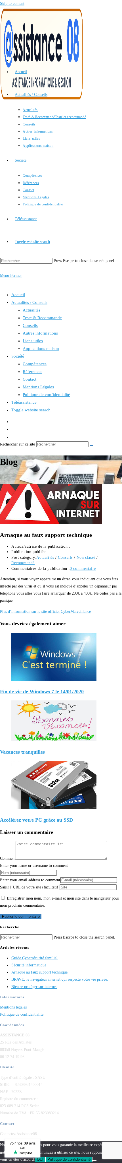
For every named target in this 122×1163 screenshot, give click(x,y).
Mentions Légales (38, 387)
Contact (29, 379)
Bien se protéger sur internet (34, 987)
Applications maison (41, 348)
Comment (8, 858)
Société (17, 356)
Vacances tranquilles (22, 752)
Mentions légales (13, 1007)
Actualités (31, 310)
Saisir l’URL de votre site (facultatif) (30, 887)
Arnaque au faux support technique (39, 972)
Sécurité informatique (28, 965)
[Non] (94, 1160)
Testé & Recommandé (42, 318)
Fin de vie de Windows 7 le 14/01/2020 (42, 691)
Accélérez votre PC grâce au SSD (36, 820)
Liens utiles (33, 341)
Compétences (35, 364)
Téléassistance (24, 402)
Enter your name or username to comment (34, 865)
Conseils (30, 325)
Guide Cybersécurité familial (34, 958)
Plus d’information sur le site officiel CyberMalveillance (45, 611)
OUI (40, 1159)
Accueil (18, 294)
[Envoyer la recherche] (92, 445)
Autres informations (40, 333)
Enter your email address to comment (30, 880)
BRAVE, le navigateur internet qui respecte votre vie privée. (59, 979)
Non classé (86, 557)
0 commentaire (83, 568)
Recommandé (23, 563)
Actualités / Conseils (29, 302)
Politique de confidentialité (46, 394)
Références (32, 371)
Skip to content (12, 3)
